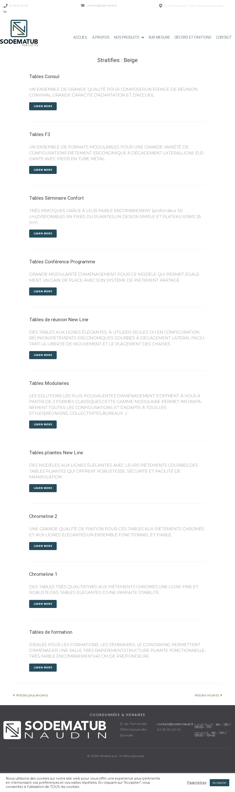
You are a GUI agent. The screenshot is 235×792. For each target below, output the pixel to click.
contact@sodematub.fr (102, 5)
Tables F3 (39, 134)
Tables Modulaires (49, 383)
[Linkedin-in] (5, 11)
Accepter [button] (220, 782)
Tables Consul (44, 76)
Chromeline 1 (43, 574)
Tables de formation (50, 632)
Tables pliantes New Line (56, 452)
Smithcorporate (131, 756)
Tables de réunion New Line (58, 319)
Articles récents (207, 695)
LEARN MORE (43, 106)
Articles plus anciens (30, 695)
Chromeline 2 (43, 516)
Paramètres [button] (196, 783)
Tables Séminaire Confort (56, 198)
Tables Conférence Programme (62, 261)
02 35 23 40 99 (18, 5)
